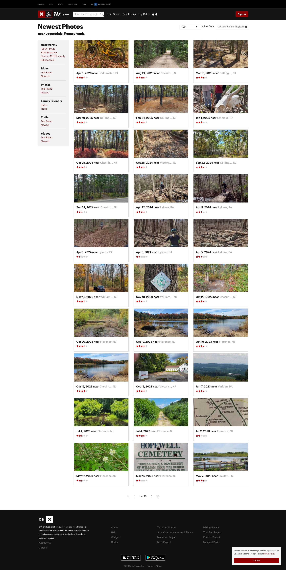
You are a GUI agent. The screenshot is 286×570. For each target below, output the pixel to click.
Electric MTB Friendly (53, 56)
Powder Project (211, 537)
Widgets (115, 537)
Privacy (158, 566)
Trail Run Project (212, 532)
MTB (51, 4)
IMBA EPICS (48, 48)
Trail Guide (113, 14)
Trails (44, 108)
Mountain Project (166, 537)
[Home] (55, 14)
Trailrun (73, 4)
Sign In (242, 14)
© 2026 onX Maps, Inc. (134, 566)
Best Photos (129, 14)
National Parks (211, 542)
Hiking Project (211, 527)
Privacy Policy (269, 554)
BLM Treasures (49, 52)
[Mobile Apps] (154, 14)
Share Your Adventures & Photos (175, 532)
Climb (41, 4)
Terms (150, 566)
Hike (60, 4)
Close (256, 560)
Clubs (114, 542)
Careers (43, 547)
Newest (45, 76)
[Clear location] (246, 26)
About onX (45, 542)
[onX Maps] (46, 521)
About (114, 527)
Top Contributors (166, 527)
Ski (84, 4)
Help (113, 532)
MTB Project (164, 542)
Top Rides (143, 14)
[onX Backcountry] (101, 4)
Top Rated (46, 72)
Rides (44, 104)
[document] (256, 556)
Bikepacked (47, 59)
